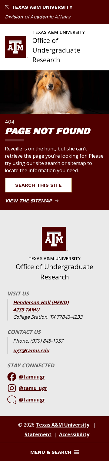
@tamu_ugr (33, 388)
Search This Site (38, 185)
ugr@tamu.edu (31, 350)
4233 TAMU (26, 309)
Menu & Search (50, 452)
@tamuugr (32, 376)
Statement (38, 434)
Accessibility (74, 434)
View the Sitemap (29, 201)
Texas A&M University (42, 7)
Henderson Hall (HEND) (40, 302)
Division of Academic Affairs (37, 17)
